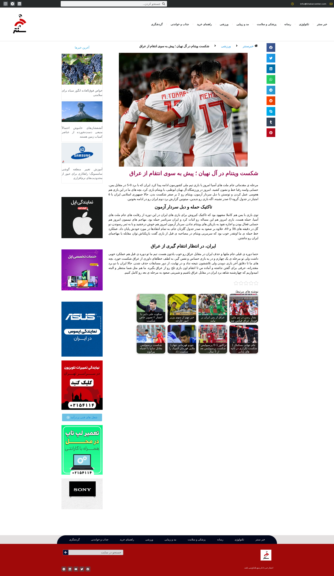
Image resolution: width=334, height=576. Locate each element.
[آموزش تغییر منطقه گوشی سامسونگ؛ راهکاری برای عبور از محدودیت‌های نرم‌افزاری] (82, 153)
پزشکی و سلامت (266, 24)
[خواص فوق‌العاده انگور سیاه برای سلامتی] (82, 69)
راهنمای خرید (204, 24)
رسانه (287, 24)
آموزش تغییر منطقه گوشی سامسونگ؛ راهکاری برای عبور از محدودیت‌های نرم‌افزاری (82, 174)
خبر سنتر (322, 24)
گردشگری (157, 24)
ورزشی (224, 24)
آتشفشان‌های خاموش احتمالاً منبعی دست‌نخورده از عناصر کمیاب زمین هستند (82, 132)
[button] (271, 47)
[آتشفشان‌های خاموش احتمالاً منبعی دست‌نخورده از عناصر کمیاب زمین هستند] (82, 111)
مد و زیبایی (242, 24)
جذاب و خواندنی (180, 24)
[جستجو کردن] (65, 552)
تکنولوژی (304, 24)
